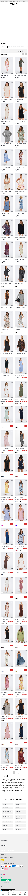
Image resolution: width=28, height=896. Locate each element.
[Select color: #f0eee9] (2, 332)
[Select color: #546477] (2, 452)
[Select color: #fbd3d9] (1, 452)
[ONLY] (14, 5)
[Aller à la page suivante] (23, 773)
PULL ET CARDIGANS (19, 817)
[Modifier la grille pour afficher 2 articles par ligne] (26, 54)
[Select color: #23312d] (3, 286)
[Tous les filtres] (21, 51)
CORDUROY (18, 822)
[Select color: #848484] (1, 720)
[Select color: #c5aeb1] (16, 403)
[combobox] (7, 51)
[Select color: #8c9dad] (16, 647)
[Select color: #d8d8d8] (2, 286)
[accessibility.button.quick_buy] (12, 73)
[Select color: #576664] (19, 427)
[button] (7, 65)
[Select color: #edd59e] (19, 403)
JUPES (17, 825)
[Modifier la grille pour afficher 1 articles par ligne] (23, 54)
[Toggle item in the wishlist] (12, 58)
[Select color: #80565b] (17, 403)
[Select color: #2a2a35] (15, 427)
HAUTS (17, 804)
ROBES (4, 829)
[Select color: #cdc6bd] (19, 598)
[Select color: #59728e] (3, 476)
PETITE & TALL (6, 808)
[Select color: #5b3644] (17, 427)
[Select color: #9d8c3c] (16, 671)
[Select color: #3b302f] (2, 403)
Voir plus (24, 794)
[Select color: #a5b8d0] (15, 501)
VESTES (17, 808)
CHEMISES (18, 829)
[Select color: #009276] (5, 623)
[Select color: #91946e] (15, 647)
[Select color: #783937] (16, 476)
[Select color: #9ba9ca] (2, 501)
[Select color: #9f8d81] (2, 720)
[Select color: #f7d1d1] (17, 647)
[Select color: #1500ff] (1, 525)
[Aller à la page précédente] (5, 773)
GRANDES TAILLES (7, 822)
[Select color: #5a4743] (1, 574)
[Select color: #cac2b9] (2, 623)
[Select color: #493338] (5, 720)
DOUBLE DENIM (6, 816)
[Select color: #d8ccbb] (1, 332)
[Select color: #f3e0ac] (1, 501)
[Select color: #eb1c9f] (2, 525)
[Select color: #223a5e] (2, 574)
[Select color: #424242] (1, 286)
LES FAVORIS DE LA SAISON (7, 812)
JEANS (4, 804)
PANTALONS (19, 811)
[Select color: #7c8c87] (16, 452)
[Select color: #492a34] (1, 262)
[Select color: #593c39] (15, 623)
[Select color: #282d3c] (2, 476)
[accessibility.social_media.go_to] (1, 875)
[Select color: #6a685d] (15, 403)
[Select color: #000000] (2, 262)
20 (20, 773)
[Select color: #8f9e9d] (17, 598)
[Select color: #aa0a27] (17, 476)
